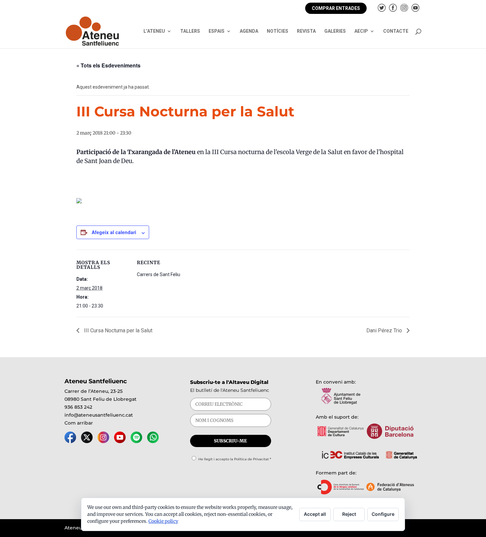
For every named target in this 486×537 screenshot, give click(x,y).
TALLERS (190, 31)
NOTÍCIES (277, 31)
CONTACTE (395, 31)
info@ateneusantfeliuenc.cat (98, 415)
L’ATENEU (154, 31)
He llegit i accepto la (234, 459)
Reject (349, 514)
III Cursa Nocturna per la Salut (117, 330)
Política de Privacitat (251, 459)
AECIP (361, 31)
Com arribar (78, 423)
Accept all (315, 514)
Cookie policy (163, 521)
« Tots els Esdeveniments (108, 65)
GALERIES (335, 31)
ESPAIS (216, 31)
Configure (383, 514)
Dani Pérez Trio (384, 330)
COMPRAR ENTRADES (336, 8)
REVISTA (306, 31)
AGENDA (249, 31)
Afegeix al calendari (114, 232)
